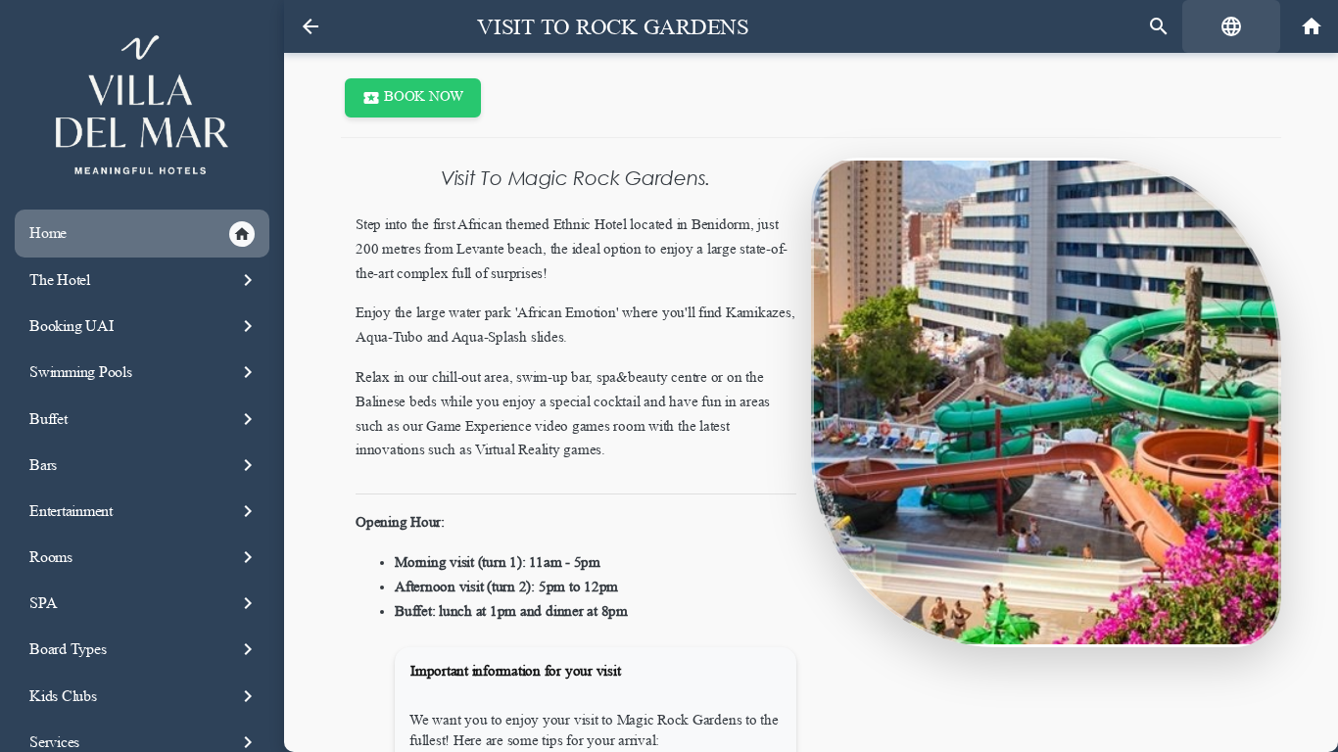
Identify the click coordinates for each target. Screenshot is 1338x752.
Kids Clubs (144, 696)
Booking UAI (144, 326)
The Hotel (144, 280)
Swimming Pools (144, 372)
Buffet (144, 419)
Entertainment (144, 511)
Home (140, 233)
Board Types (144, 649)
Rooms (144, 557)
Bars (144, 465)
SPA (144, 603)
